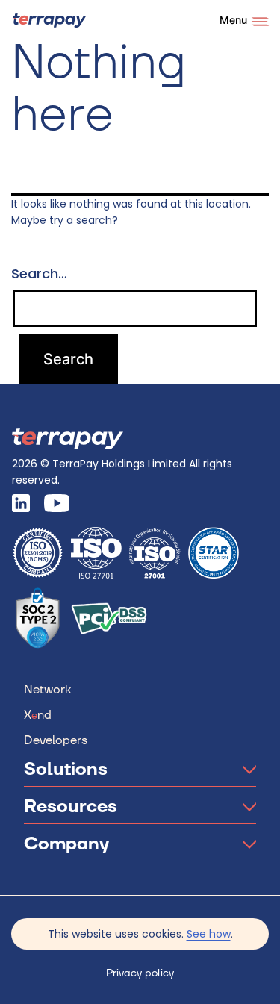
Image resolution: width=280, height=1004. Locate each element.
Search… (39, 274)
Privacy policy (140, 973)
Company (66, 844)
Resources (70, 807)
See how (209, 933)
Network (47, 689)
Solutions (66, 770)
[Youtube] (62, 503)
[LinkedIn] (26, 503)
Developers (55, 740)
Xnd (38, 715)
